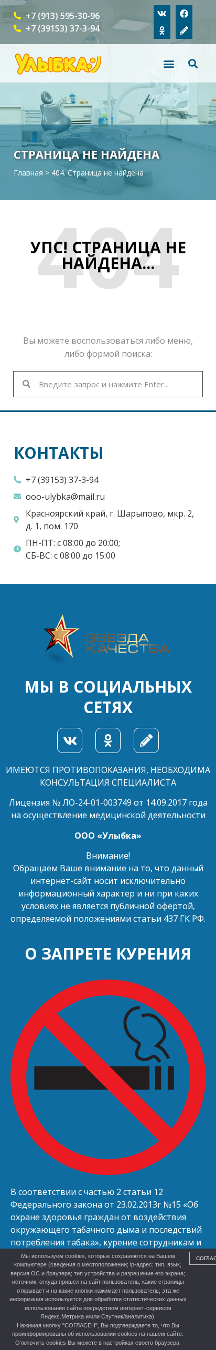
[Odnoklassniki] (162, 30)
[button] (168, 63)
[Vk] (162, 13)
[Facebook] (184, 13)
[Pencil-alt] (184, 30)
